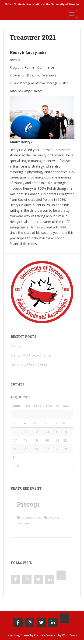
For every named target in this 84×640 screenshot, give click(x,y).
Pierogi (16, 346)
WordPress (69, 635)
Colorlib (39, 635)
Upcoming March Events (29, 364)
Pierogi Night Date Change (31, 355)
